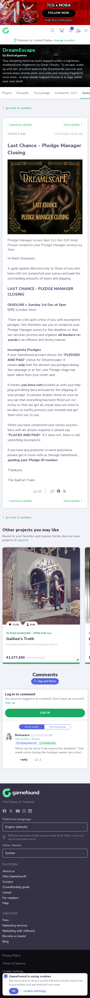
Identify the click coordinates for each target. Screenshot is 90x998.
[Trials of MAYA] (25, 13)
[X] (11, 811)
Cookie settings (34, 991)
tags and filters (47, 681)
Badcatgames (17, 55)
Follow (36, 739)
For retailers (11, 898)
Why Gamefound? (14, 876)
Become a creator (14, 936)
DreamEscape (19, 50)
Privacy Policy (12, 956)
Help (6, 903)
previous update (20, 125)
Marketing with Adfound (19, 931)
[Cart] (61, 30)
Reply (23, 759)
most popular (57, 727)
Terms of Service (14, 963)
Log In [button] (45, 713)
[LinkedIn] (30, 811)
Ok (13, 991)
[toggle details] (79, 662)
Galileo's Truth (20, 638)
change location (64, 40)
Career (7, 892)
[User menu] (78, 31)
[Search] (52, 30)
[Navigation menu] (86, 30)
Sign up (10, 703)
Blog (6, 942)
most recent (32, 727)
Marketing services (15, 925)
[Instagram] (24, 811)
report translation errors (22, 839)
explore (23, 540)
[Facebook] (4, 811)
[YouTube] (17, 811)
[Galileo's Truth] (41, 586)
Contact (8, 882)
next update (72, 125)
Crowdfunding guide (16, 887)
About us (9, 871)
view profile (22, 739)
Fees (6, 920)
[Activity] (70, 30)
